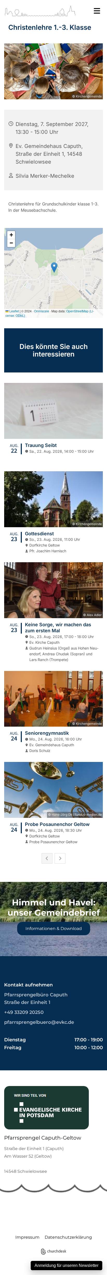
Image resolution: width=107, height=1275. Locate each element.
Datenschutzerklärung (68, 1237)
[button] (93, 11)
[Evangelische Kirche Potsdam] (49, 1107)
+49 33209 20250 (24, 1012)
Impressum (27, 1237)
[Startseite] (40, 11)
